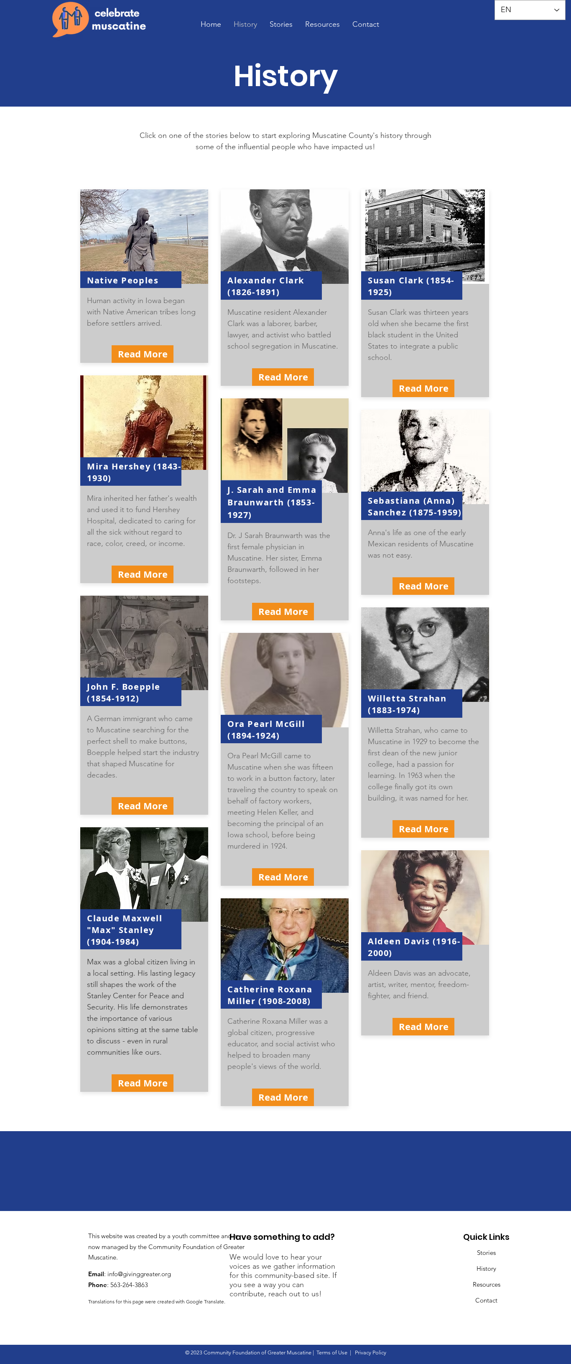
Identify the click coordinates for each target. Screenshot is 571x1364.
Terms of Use (331, 1352)
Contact (486, 1300)
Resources (486, 1284)
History (486, 1268)
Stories (486, 1253)
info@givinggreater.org (139, 1274)
